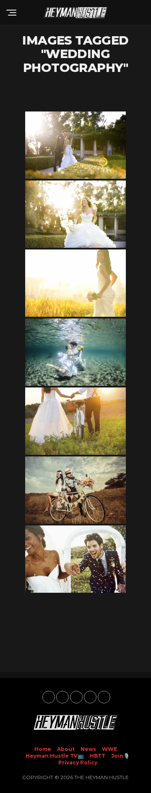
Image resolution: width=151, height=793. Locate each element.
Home (42, 749)
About (66, 749)
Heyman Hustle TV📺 (55, 756)
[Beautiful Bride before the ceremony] (75, 214)
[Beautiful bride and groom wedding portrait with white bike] (75, 421)
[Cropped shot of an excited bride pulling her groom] (75, 559)
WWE (109, 749)
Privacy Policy (77, 762)
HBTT (97, 756)
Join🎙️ (120, 756)
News (88, 749)
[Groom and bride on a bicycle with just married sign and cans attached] (75, 490)
